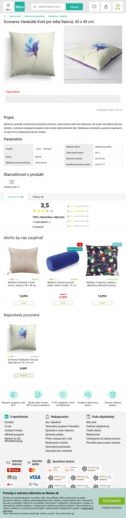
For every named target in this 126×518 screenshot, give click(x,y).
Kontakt (9, 422)
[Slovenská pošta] (12, 477)
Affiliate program (14, 434)
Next (118, 274)
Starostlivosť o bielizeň (58, 451)
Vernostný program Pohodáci (62, 426)
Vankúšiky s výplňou (57, 16)
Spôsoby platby (54, 434)
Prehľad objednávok (97, 426)
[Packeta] (13, 470)
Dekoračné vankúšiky (34, 16)
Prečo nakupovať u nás (58, 438)
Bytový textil (15, 16)
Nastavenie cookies (56, 442)
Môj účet (91, 422)
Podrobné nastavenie (112, 507)
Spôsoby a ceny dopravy (59, 430)
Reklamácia (93, 434)
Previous (8, 274)
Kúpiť (63, 98)
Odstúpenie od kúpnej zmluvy (103, 438)
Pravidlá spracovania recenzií (103, 442)
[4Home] (6, 16)
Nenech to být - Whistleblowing (13, 439)
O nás (8, 426)
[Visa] (34, 477)
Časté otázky (93, 430)
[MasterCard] (32, 470)
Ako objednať (53, 422)
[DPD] (10, 484)
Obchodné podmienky (58, 447)
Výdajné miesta (13, 430)
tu (73, 513)
